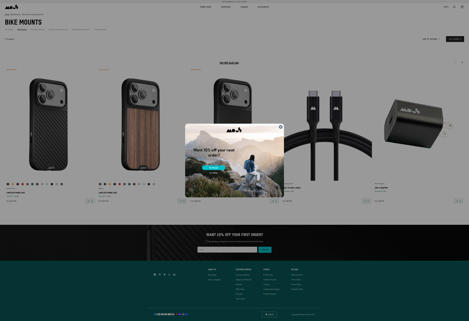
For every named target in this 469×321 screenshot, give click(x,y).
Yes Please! (213, 167)
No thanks (213, 173)
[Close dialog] (280, 127)
